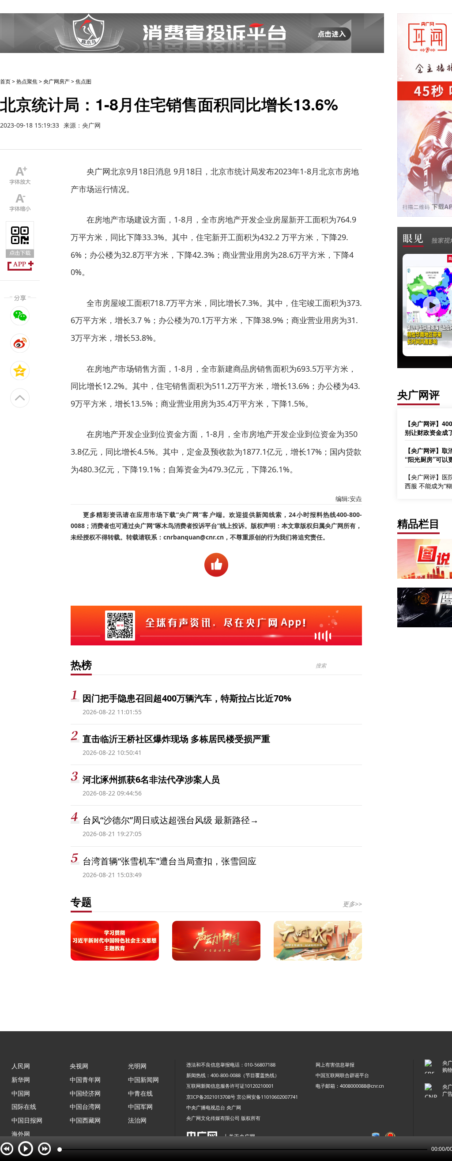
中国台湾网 (85, 1106)
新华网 (20, 1079)
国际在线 (23, 1106)
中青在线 (140, 1093)
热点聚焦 (27, 81)
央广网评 (418, 394)
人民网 (20, 1066)
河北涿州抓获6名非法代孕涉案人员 (151, 779)
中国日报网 (26, 1120)
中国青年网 (85, 1079)
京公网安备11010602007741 (267, 1096)
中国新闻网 (143, 1079)
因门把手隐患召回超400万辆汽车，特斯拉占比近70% (187, 698)
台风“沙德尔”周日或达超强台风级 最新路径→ (171, 820)
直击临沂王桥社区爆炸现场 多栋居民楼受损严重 (176, 739)
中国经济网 (85, 1093)
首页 (5, 81)
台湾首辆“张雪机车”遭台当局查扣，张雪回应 (169, 861)
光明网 (137, 1066)
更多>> (352, 904)
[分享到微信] (20, 315)
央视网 (79, 1066)
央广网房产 (56, 81)
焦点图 (83, 81)
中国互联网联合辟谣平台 (342, 1075)
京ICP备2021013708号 (210, 1096)
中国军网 (140, 1106)
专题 (81, 901)
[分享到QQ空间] (20, 370)
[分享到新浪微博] (20, 343)
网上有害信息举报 (335, 1064)
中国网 (20, 1093)
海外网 (20, 1134)
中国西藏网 (85, 1120)
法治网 (137, 1120)
